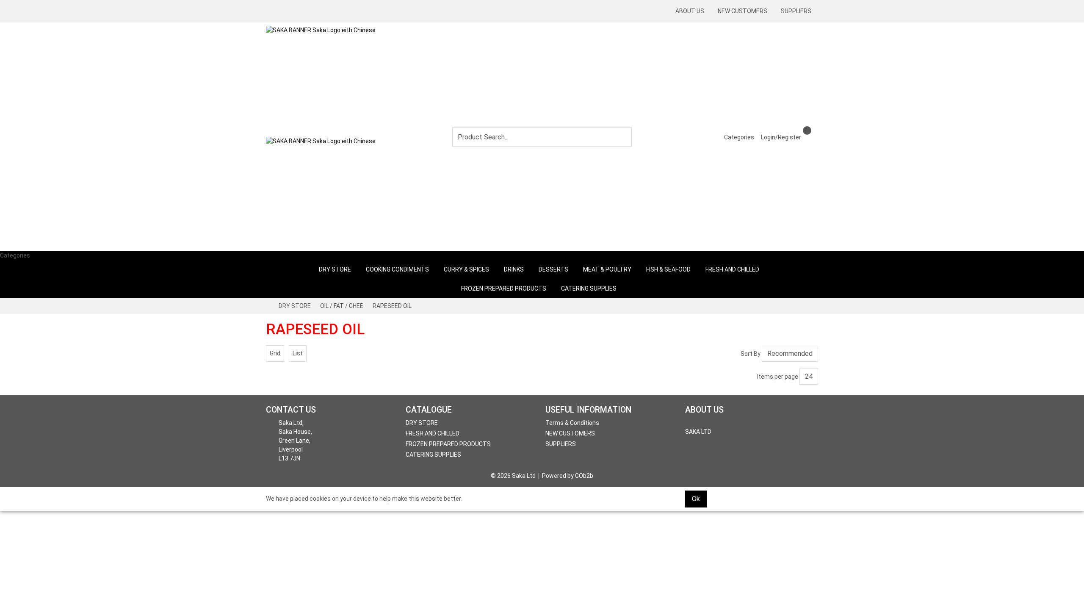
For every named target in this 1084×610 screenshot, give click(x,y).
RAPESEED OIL (392, 305)
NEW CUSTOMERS (742, 11)
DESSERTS (553, 269)
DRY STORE (335, 269)
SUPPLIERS (796, 11)
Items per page (777, 376)
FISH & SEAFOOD (668, 269)
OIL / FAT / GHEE (341, 305)
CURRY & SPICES (466, 269)
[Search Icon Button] (814, 129)
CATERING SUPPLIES (589, 288)
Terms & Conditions (572, 422)
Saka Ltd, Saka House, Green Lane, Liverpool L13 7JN (295, 440)
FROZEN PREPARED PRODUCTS (503, 288)
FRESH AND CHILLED (732, 269)
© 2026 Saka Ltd (513, 475)
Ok (696, 499)
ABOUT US (689, 11)
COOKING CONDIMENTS (397, 269)
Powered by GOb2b (567, 475)
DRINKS (514, 269)
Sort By (750, 353)
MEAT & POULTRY (607, 269)
